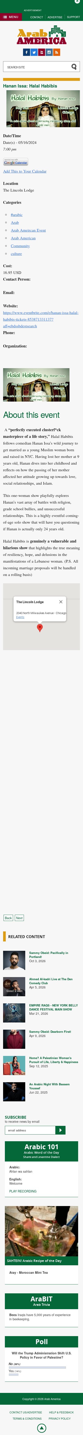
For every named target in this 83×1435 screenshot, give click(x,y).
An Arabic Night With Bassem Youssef (49, 1086)
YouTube (41, 51)
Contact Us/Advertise (26, 1412)
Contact (36, 17)
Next (19, 918)
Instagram (49, 51)
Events (20, 617)
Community (20, 245)
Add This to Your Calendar (24, 171)
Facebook (26, 51)
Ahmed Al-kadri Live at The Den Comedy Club (51, 981)
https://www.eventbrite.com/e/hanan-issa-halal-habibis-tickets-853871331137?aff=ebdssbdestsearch (41, 319)
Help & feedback (61, 1412)
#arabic (17, 214)
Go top (39, 1428)
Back (8, 918)
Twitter (34, 51)
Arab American (23, 238)
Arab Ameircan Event (28, 230)
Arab (15, 222)
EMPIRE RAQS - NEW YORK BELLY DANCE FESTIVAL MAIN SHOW (53, 1007)
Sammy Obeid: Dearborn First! (50, 1031)
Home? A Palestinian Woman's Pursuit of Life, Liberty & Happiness (53, 1060)
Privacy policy (60, 1418)
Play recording (23, 1191)
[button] (40, 628)
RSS (56, 51)
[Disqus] (41, 733)
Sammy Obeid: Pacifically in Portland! (48, 955)
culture (16, 253)
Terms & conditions (27, 1418)
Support (73, 17)
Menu (13, 17)
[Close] (61, 601)
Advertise (55, 17)
